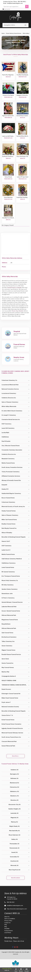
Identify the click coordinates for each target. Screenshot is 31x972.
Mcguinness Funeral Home (10, 619)
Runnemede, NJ (14, 848)
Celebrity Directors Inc (9, 398)
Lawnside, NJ (14, 813)
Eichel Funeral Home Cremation (11, 724)
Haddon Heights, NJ (14, 809)
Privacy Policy (8, 920)
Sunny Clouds (8, 177)
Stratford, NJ (14, 861)
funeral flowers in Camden (14, 287)
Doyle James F (6, 702)
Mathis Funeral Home (8, 463)
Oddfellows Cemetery (8, 563)
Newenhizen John (7, 593)
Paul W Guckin (6, 441)
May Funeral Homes (8, 667)
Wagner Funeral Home (8, 650)
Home (3, 33)
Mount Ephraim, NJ (14, 835)
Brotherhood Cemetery (9, 637)
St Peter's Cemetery (8, 598)
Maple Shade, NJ (14, 826)
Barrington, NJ (14, 774)
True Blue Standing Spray (23, 75)
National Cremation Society (10, 706)
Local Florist (7, 932)
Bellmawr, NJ (14, 778)
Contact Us (7, 922)
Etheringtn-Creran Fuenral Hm (11, 693)
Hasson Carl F (6, 541)
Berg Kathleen (6, 624)
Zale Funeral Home (7, 633)
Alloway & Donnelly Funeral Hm (11, 480)
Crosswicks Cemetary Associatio (12, 450)
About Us (6, 916)
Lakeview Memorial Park (9, 606)
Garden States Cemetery (9, 589)
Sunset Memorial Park (8, 746)
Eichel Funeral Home (8, 720)
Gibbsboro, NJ (14, 791)
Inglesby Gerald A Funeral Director (12, 728)
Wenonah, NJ (14, 865)
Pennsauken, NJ (14, 844)
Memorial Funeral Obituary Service (12, 733)
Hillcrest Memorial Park (9, 615)
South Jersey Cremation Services (12, 467)
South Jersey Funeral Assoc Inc (11, 737)
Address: (4, 262)
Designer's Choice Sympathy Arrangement (23, 95)
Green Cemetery (7, 646)
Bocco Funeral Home (8, 498)
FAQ (5, 924)
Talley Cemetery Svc (8, 641)
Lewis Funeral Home (8, 567)
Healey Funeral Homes (9, 511)
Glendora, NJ (14, 800)
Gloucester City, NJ (15, 804)
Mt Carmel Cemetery (8, 572)
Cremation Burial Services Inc (11, 419)
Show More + (15, 756)
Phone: (4, 266)
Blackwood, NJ (14, 783)
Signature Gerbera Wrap (8, 115)
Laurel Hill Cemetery (8, 428)
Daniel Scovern (6, 689)
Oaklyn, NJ (14, 839)
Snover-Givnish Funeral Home (11, 611)
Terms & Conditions (9, 918)
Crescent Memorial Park (9, 741)
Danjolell (4, 485)
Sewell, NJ (14, 852)
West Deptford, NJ (14, 870)
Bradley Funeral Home (8, 524)
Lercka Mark (5, 432)
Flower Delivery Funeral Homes (13, 33)
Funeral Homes (8, 930)
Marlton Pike (5, 672)
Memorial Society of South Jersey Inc (13, 506)
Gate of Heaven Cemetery (10, 402)
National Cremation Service (10, 389)
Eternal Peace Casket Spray (23, 115)
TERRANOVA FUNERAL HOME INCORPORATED (15, 685)
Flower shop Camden (17, 311)
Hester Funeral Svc (7, 663)
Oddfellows (5, 437)
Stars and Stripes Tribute (23, 156)
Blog (5, 926)
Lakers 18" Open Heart (22, 177)
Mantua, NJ (14, 822)
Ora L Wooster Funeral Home (11, 445)
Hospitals (6, 928)
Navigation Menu (9, 25)
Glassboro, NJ (14, 796)
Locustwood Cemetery (9, 393)
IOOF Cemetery (6, 424)
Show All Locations (15, 877)
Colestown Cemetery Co (9, 380)
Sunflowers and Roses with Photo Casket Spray (8, 156)
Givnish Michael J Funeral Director (12, 602)
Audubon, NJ (14, 770)
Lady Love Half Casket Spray (8, 136)
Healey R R (5, 489)
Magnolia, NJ (14, 817)
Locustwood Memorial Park (10, 385)
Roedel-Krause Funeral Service (11, 654)
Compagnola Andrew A (9, 676)
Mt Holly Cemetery (7, 585)
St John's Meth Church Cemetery (12, 411)
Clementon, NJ (14, 787)
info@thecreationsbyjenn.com (15, 3)
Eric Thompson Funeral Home (11, 576)
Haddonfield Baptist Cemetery (11, 493)
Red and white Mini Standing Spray (23, 136)
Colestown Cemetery (8, 502)
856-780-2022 (21, 1)
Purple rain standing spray (23, 197)
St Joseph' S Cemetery (9, 415)
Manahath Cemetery (8, 458)
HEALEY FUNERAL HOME (9, 680)
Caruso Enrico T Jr (7, 715)
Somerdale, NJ (14, 857)
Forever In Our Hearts (8, 95)
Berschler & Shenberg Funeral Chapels (13, 537)
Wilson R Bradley (7, 532)
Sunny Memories (8, 197)
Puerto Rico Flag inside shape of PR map (8, 75)
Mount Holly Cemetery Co (10, 580)
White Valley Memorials (9, 406)
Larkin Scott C (6, 550)
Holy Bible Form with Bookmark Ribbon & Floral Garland (8, 218)
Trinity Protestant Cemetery (10, 472)
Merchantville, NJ (14, 830)
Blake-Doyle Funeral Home (10, 698)
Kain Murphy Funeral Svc (9, 528)
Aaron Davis (5, 659)
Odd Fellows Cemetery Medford (12, 559)
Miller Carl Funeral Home (9, 519)
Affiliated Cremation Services (11, 476)
